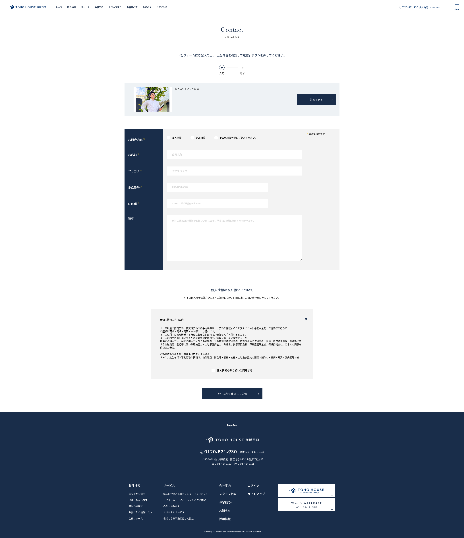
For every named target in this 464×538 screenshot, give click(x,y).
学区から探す (136, 506)
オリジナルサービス (174, 512)
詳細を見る (316, 99)
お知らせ (147, 7)
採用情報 (225, 519)
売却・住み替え (171, 506)
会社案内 (99, 7)
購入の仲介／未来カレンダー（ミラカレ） (185, 494)
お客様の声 (132, 7)
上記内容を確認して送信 (232, 393)
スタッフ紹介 (115, 7)
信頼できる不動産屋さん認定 (178, 518)
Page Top (232, 425)
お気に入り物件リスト (140, 512)
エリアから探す (137, 494)
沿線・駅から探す (138, 500)
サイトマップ (256, 494)
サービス (85, 7)
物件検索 (71, 7)
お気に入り (161, 7)
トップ (59, 7)
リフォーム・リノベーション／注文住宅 (184, 500)
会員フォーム (136, 518)
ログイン (253, 486)
